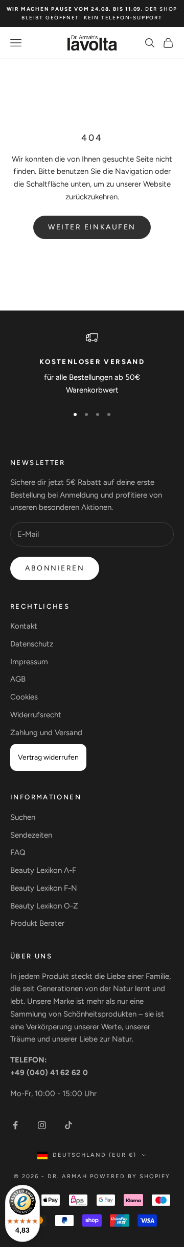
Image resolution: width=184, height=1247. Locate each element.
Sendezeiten (31, 835)
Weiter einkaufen (91, 227)
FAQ (18, 852)
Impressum (29, 661)
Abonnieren (54, 568)
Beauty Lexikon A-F (43, 870)
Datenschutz (31, 643)
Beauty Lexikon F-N (43, 888)
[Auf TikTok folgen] (68, 1125)
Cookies (24, 697)
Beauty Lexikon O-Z (44, 906)
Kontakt (23, 626)
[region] (92, 364)
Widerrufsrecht (35, 714)
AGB (18, 679)
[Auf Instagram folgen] (42, 1125)
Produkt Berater (37, 923)
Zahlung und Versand (46, 732)
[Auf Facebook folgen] (15, 1125)
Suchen (22, 817)
